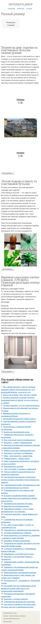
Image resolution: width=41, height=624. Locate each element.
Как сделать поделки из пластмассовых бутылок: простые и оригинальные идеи (18, 605)
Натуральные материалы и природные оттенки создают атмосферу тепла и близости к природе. (20, 480)
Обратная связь (7, 621)
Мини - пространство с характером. (18, 456)
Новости (20, 8)
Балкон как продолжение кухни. (17, 432)
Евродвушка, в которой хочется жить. (19, 554)
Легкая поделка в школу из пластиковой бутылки (19, 182)
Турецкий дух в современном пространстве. (22, 530)
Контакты (5, 615)
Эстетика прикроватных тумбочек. (18, 532)
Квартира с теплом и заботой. (16, 599)
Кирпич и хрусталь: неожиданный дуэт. (19, 450)
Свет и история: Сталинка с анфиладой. (20, 469)
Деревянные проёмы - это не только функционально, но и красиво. (17, 510)
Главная (11, 8)
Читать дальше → (7, 173)
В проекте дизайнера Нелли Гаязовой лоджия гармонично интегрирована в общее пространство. (19, 498)
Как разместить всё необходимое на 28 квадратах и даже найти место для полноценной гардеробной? (18, 588)
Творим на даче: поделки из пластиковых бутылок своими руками (19, 50)
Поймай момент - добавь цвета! (17, 458)
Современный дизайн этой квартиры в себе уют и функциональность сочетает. (20, 486)
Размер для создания (10, 23)
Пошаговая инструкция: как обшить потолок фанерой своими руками (20, 544)
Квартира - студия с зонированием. (18, 442)
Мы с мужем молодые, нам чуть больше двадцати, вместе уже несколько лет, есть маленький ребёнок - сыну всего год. (18, 389)
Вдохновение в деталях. (14, 466)
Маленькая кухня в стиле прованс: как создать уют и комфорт (18, 576)
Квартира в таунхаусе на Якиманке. (18, 453)
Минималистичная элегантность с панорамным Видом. (15, 414)
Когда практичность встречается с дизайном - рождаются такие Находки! (20, 536)
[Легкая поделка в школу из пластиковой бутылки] (20, 249)
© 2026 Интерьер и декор (10, 613)
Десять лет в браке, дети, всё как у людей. (20, 395)
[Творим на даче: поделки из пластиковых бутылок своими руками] (20, 127)
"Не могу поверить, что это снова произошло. (21, 405)
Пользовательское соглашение (17, 615)
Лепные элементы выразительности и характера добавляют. (18, 473)
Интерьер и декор (20, 4)
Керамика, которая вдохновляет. (17, 540)
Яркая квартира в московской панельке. (20, 572)
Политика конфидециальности (11, 618)
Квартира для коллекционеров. (16, 506)
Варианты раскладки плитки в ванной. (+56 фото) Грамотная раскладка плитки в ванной (20, 281)
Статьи (29, 8)
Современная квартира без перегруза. (19, 601)
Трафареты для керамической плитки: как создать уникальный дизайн (19, 568)
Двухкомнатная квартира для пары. (18, 503)
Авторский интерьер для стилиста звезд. (19, 418)
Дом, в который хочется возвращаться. (20, 440)
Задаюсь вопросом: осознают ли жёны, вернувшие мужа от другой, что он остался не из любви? (19, 400)
